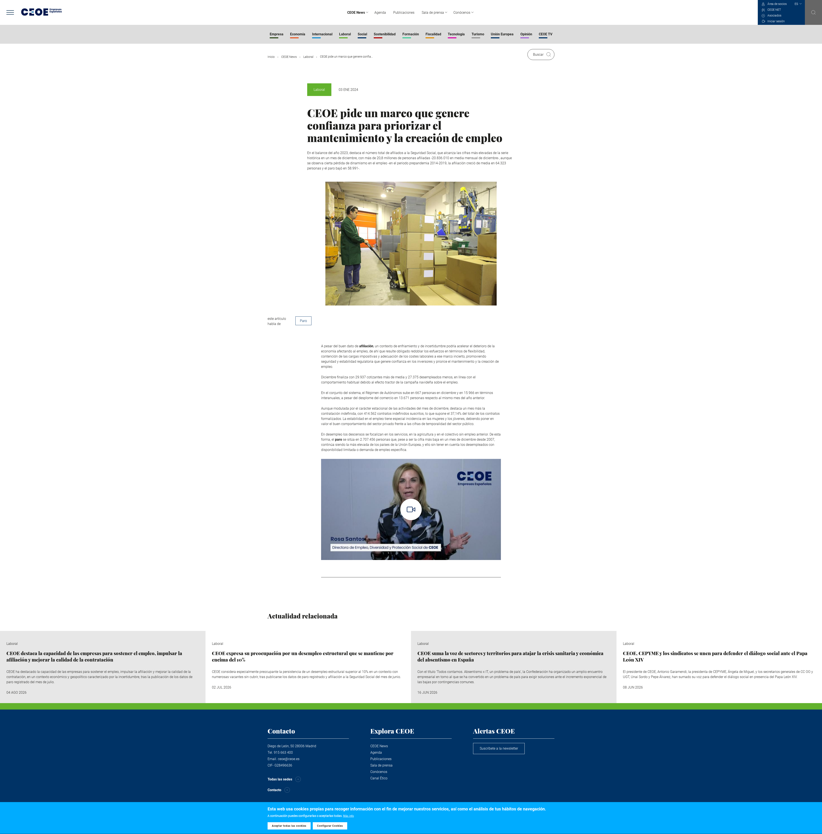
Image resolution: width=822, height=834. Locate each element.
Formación (410, 34)
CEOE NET (774, 9)
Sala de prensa (433, 12)
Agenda (380, 12)
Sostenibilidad (385, 34)
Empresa (276, 34)
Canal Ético (378, 778)
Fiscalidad (433, 34)
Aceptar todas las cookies (289, 826)
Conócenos (461, 12)
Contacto (274, 790)
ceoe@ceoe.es (288, 759)
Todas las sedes (280, 779)
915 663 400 (283, 752)
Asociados (774, 15)
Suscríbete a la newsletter (499, 748)
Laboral (345, 34)
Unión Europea (502, 34)
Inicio (271, 56)
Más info (348, 816)
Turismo (478, 34)
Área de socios (777, 4)
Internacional (322, 34)
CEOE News (356, 12)
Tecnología (456, 34)
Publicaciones (403, 12)
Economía (297, 34)
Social (362, 34)
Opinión (526, 34)
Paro (303, 321)
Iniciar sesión (776, 21)
